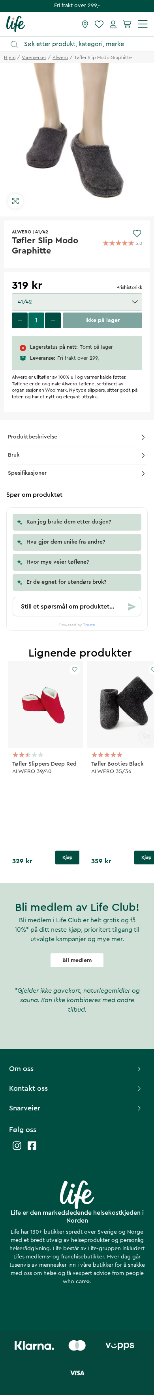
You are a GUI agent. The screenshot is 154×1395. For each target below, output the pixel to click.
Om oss (21, 1068)
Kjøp (67, 857)
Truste (89, 625)
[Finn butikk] (85, 24)
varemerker (34, 57)
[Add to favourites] (137, 233)
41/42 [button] (25, 302)
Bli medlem (77, 960)
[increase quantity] (53, 320)
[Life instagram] (17, 1149)
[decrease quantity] (20, 320)
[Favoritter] (99, 24)
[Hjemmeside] (15, 23)
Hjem (9, 57)
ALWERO (21, 231)
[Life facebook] (32, 1149)
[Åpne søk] (81, 44)
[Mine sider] (113, 24)
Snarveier (24, 1108)
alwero (60, 57)
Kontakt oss (28, 1088)
